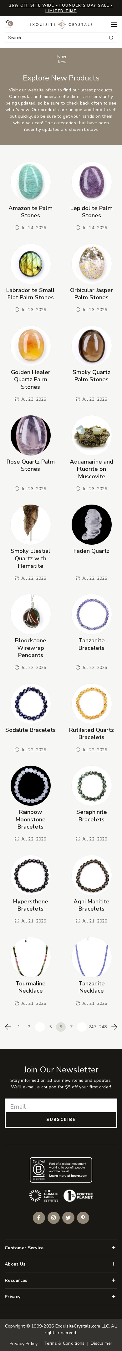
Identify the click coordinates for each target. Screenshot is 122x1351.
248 (103, 1027)
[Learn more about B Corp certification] (61, 1170)
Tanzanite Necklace (92, 987)
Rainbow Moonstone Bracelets (30, 819)
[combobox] (56, 38)
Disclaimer (101, 1343)
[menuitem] (8, 24)
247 (92, 1027)
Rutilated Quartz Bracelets (91, 733)
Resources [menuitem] (16, 1280)
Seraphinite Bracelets (91, 815)
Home (61, 56)
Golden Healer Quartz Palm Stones (30, 379)
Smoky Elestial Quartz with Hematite (30, 558)
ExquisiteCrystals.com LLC (82, 1326)
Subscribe (61, 1119)
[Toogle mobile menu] (114, 24)
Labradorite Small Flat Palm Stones (30, 293)
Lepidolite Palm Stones (91, 211)
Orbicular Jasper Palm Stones (91, 293)
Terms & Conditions (64, 1343)
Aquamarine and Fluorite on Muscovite (91, 469)
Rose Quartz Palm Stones (31, 465)
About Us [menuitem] (15, 1264)
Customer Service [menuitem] (24, 1248)
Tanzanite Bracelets (92, 644)
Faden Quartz (91, 551)
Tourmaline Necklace (30, 987)
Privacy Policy (24, 1344)
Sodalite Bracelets (30, 730)
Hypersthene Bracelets (30, 905)
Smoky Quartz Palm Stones (91, 375)
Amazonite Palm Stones (30, 211)
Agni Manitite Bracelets (91, 905)
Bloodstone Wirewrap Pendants (30, 647)
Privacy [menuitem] (12, 1297)
